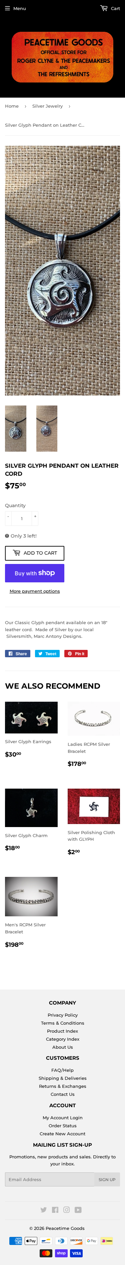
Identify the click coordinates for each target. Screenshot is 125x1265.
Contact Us (63, 1094)
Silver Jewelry (47, 106)
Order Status (63, 1125)
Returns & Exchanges (62, 1086)
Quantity (15, 505)
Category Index (62, 1039)
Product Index (62, 1031)
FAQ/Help (62, 1070)
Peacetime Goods (65, 1228)
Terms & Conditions (62, 1023)
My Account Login (63, 1117)
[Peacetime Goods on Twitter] (43, 1211)
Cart (115, 8)
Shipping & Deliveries (63, 1078)
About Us (62, 1047)
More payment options (35, 591)
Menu (19, 8)
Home (12, 106)
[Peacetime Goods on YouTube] (78, 1211)
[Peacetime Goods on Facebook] (55, 1211)
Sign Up (107, 1179)
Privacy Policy (63, 1015)
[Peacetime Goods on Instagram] (66, 1211)
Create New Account (62, 1133)
